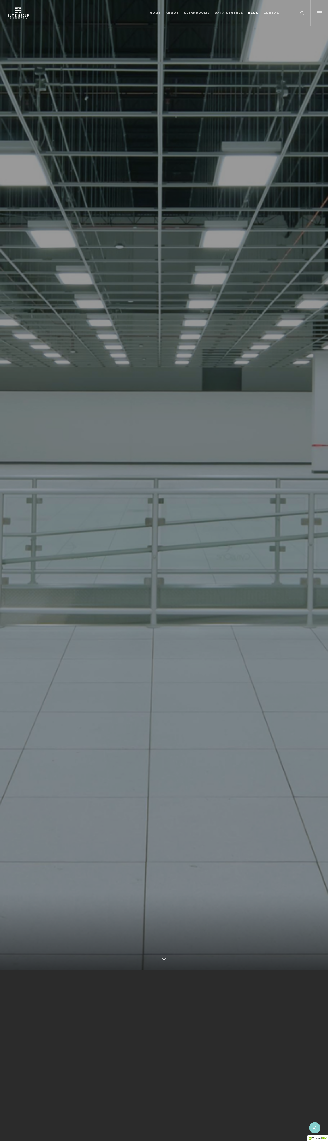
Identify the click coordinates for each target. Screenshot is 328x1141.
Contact (273, 12)
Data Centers (229, 12)
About (172, 12)
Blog (253, 12)
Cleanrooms (197, 12)
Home (155, 12)
